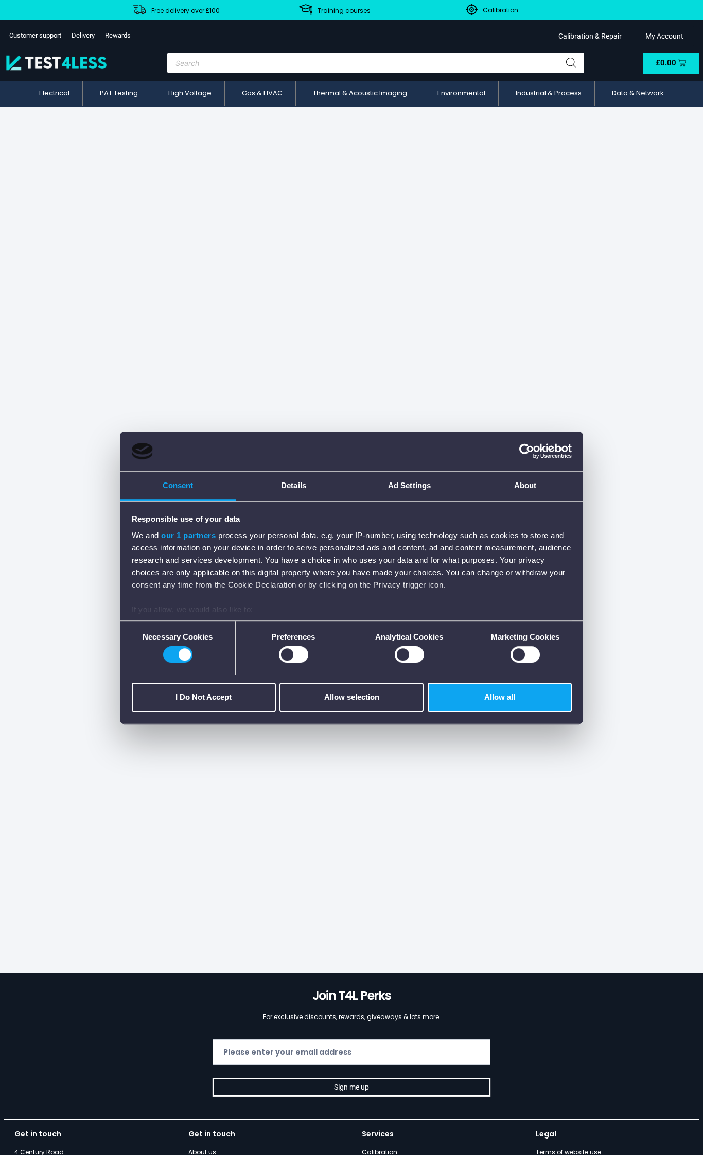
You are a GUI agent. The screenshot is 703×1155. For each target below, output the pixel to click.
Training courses (344, 10)
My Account (662, 36)
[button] (54, 93)
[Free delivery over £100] (139, 9)
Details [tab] (293, 485)
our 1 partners (188, 535)
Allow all (499, 696)
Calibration (500, 10)
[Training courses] (305, 9)
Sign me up (351, 1087)
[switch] (293, 654)
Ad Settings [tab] (409, 485)
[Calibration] (472, 9)
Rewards (118, 35)
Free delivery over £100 (185, 10)
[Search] (571, 63)
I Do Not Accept (203, 696)
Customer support (35, 35)
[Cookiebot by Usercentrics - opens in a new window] (527, 451)
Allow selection (351, 696)
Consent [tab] (178, 485)
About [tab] (525, 485)
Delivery (83, 35)
